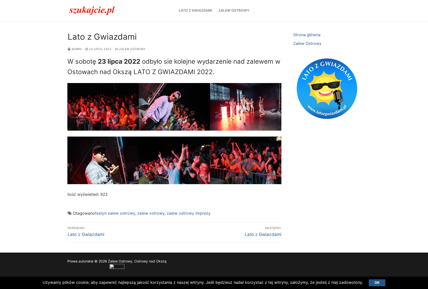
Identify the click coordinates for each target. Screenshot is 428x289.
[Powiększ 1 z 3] (130, 91)
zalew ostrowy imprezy (189, 213)
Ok (377, 283)
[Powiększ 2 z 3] (201, 91)
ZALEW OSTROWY (132, 49)
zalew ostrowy (150, 213)
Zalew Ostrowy (307, 43)
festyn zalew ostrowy (115, 213)
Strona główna (307, 34)
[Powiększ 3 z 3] (273, 91)
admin (76, 49)
